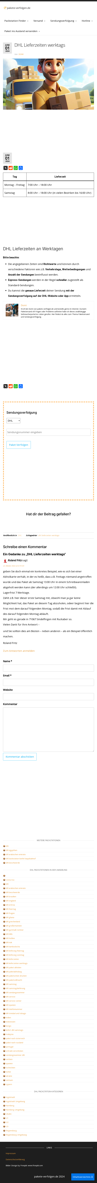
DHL (19, 535)
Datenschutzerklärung (15, 1159)
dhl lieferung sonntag (15, 955)
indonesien (10, 1021)
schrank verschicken (14, 1051)
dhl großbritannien (14, 925)
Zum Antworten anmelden (19, 651)
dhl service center (13, 1001)
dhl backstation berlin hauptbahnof (21, 858)
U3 (7, 1126)
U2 (7, 1122)
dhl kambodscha (13, 946)
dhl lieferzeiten (12, 959)
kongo (8, 1026)
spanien (9, 1063)
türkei (8, 1071)
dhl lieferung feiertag (15, 950)
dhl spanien (11, 1005)
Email (7, 675)
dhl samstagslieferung (15, 988)
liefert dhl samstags (14, 1030)
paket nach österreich (15, 1038)
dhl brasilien (11, 896)
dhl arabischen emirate (16, 854)
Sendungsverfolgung (62, 20)
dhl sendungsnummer (15, 992)
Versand (38, 20)
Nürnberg (10, 1105)
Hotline (86, 20)
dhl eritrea (10, 905)
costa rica (10, 879)
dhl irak (9, 942)
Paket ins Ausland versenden (20, 31)
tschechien (10, 1067)
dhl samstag (11, 984)
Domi (21, 54)
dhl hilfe (9, 934)
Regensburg (11, 1130)
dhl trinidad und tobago (16, 1013)
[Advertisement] (48, 131)
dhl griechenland (13, 921)
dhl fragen (10, 913)
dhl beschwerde (13, 862)
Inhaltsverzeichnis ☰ (83, 1176)
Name (7, 661)
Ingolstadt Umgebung (15, 1101)
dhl (7, 846)
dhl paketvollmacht (14, 980)
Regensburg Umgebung (16, 1134)
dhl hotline (10, 938)
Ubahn (8, 1114)
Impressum (11, 1153)
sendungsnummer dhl (15, 1055)
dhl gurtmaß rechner (15, 930)
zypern (9, 1084)
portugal (9, 1046)
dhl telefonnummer (14, 1009)
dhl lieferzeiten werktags (48, 535)
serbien (9, 1059)
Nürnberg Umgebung (15, 1109)
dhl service (10, 996)
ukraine (9, 1076)
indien (8, 1017)
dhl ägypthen (11, 850)
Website (8, 689)
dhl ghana (10, 917)
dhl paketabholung (14, 971)
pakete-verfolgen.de (18, 8)
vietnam (9, 1080)
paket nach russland (14, 1042)
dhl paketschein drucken (16, 975)
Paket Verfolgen (18, 445)
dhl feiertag (11, 909)
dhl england (11, 900)
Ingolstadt (10, 1097)
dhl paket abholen (13, 967)
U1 (7, 1118)
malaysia (9, 1034)
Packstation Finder (15, 20)
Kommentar (10, 704)
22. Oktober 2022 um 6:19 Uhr (13, 566)
